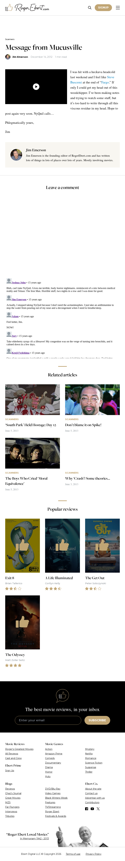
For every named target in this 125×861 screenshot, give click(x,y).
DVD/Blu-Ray (52, 788)
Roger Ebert (52, 811)
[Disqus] (62, 317)
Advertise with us (95, 797)
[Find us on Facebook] (86, 808)
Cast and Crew (13, 758)
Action (48, 749)
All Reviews (11, 753)
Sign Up (9, 770)
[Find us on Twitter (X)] (98, 808)
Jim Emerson (20, 56)
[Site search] (89, 7)
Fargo (105, 82)
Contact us (91, 793)
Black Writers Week (56, 797)
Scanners (9, 39)
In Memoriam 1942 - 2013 (34, 838)
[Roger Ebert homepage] (27, 8)
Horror (48, 771)
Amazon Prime (53, 753)
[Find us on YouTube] (92, 808)
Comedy (50, 758)
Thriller (88, 771)
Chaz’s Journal (13, 793)
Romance (90, 758)
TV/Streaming (53, 807)
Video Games (52, 793)
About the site (93, 788)
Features (50, 802)
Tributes (9, 816)
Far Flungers (12, 807)
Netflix (89, 753)
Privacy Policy (93, 854)
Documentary (53, 762)
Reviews (10, 788)
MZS (8, 802)
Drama (49, 767)
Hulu (47, 776)
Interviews (11, 811)
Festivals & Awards (55, 816)
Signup (103, 7)
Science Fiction (93, 762)
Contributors (92, 802)
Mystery (89, 749)
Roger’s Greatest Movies (19, 749)
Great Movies (12, 797)
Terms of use (73, 854)
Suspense (90, 767)
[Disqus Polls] (62, 236)
